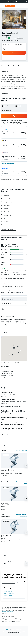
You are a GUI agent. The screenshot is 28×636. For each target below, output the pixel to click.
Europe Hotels (19, 629)
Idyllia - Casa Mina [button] (6, 535)
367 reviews (20, 38)
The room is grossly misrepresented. (12, 292)
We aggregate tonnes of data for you (12, 619)
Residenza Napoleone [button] (7, 469)
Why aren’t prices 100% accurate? (11, 621)
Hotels (13, 629)
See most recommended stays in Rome (21, 515)
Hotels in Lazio (13, 631)
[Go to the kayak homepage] (10, 6)
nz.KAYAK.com (7, 629)
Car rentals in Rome (9, 593)
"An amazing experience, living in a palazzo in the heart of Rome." (14, 275)
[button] (26, 1)
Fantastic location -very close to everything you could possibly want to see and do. (13, 271)
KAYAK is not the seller (8, 616)
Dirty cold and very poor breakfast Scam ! (13, 290)
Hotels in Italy (5, 631)
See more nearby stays (21, 450)
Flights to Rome (8, 591)
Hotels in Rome (8, 595)
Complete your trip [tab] (8, 582)
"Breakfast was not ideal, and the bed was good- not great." (13, 287)
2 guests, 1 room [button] (7, 49)
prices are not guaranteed (7, 611)
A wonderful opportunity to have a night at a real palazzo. (12, 278)
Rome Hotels (21, 631)
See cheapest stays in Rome (21, 482)
